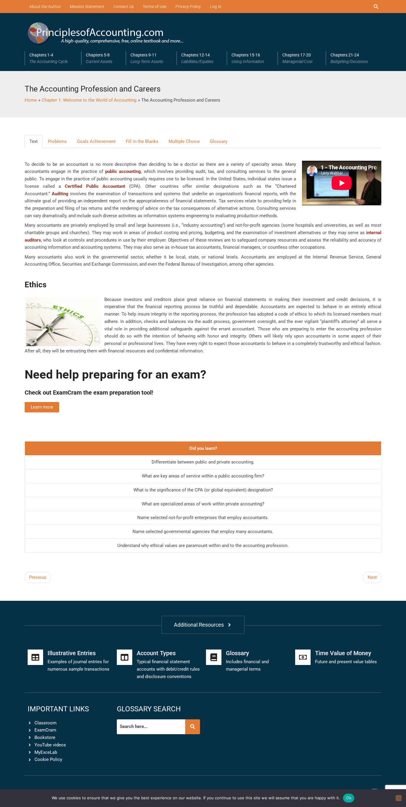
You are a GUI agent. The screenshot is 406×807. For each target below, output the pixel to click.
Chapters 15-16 (248, 58)
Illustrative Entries (72, 653)
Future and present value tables (346, 661)
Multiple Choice (184, 141)
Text (33, 141)
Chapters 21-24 (349, 58)
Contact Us (123, 6)
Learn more (42, 407)
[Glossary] (213, 657)
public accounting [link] (123, 171)
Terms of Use (154, 6)
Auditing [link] (60, 193)
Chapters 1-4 (48, 58)
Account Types (156, 653)
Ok (348, 797)
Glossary (218, 141)
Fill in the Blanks (142, 141)
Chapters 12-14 (197, 58)
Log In (215, 6)
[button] (53, 58)
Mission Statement (87, 6)
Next (372, 577)
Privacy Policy (188, 6)
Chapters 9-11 (146, 58)
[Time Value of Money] (303, 657)
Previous (37, 577)
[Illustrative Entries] (35, 657)
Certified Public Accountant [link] (95, 186)
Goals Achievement (96, 141)
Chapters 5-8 (99, 58)
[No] (399, 798)
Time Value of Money (343, 653)
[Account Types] (124, 657)
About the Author (45, 6)
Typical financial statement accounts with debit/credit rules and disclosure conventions (168, 669)
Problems (57, 141)
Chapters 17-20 (297, 58)
